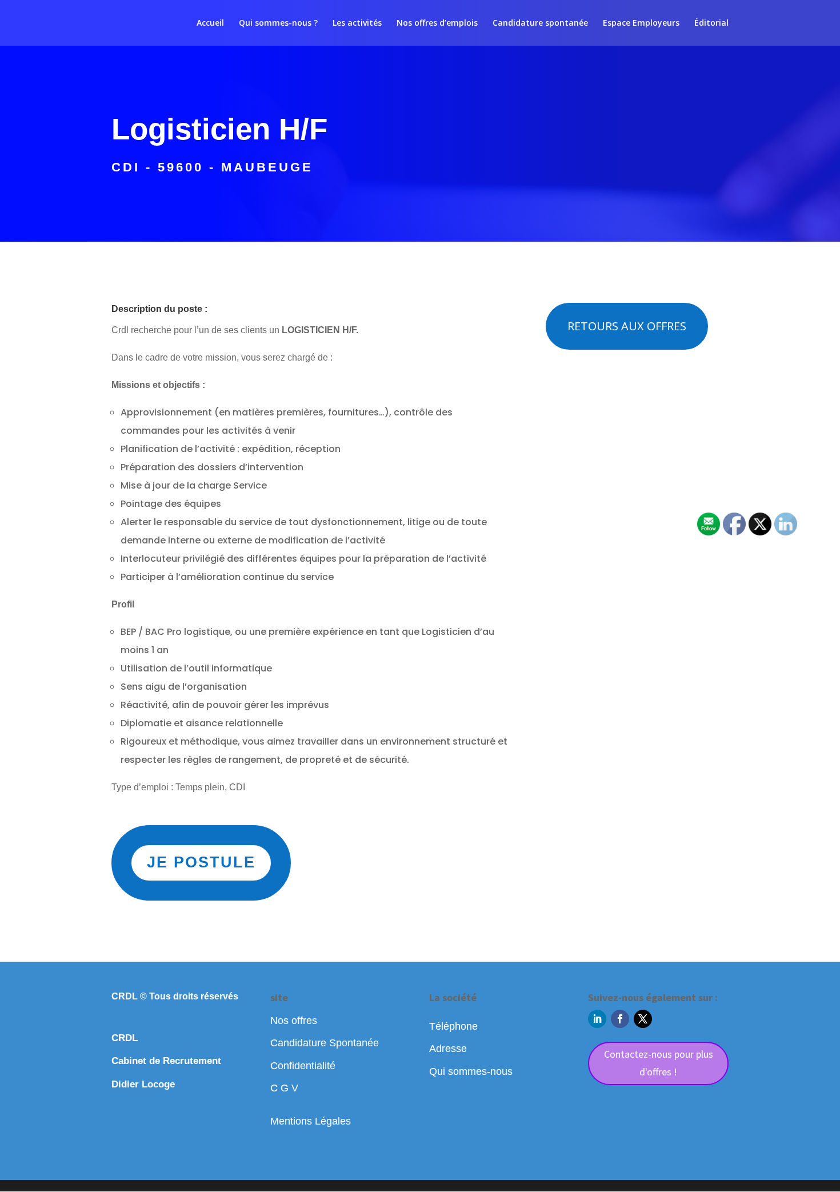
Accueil (210, 23)
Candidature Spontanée (324, 1043)
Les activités (357, 23)
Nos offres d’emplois (437, 23)
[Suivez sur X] (643, 1019)
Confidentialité (302, 1065)
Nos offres (293, 1020)
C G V (284, 1088)
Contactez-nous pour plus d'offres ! (658, 1062)
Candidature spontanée (540, 23)
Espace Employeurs (641, 23)
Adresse (448, 1048)
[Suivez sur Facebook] (620, 1019)
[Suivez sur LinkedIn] (597, 1019)
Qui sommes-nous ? (278, 23)
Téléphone (453, 1026)
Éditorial (711, 23)
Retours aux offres (626, 326)
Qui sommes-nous (471, 1071)
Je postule (201, 862)
